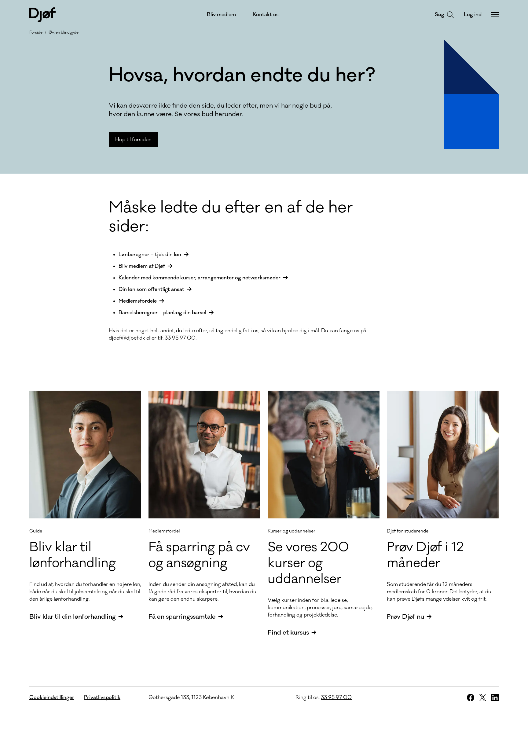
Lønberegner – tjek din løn (150, 254)
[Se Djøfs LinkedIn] (495, 697)
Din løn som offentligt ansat (151, 289)
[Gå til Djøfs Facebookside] (470, 697)
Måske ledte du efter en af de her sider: (231, 217)
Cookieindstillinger (51, 697)
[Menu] (495, 14)
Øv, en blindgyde (64, 32)
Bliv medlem (221, 14)
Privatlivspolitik (102, 697)
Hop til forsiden (133, 139)
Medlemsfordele (138, 301)
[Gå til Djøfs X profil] (482, 697)
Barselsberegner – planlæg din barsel (162, 312)
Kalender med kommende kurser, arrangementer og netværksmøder (199, 277)
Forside (35, 32)
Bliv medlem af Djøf (142, 266)
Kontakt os (266, 14)
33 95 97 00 (336, 697)
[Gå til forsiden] (42, 14)
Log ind (473, 14)
